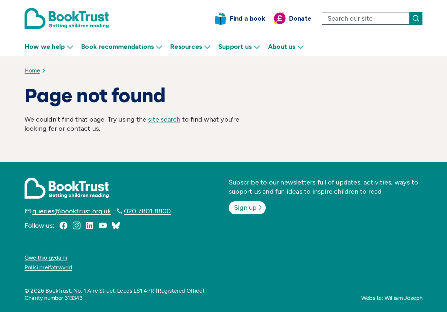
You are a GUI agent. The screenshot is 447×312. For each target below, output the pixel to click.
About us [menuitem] (281, 46)
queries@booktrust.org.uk (71, 211)
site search (164, 119)
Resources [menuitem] (186, 46)
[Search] (415, 18)
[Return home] (67, 18)
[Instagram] (76, 225)
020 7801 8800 (147, 211)
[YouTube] (103, 225)
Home (32, 70)
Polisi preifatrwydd (48, 267)
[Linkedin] (90, 225)
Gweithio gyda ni (46, 257)
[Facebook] (63, 225)
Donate (300, 18)
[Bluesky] (116, 225)
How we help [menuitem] (45, 46)
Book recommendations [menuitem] (117, 46)
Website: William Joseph (391, 298)
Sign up (245, 207)
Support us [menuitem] (235, 46)
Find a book (247, 18)
